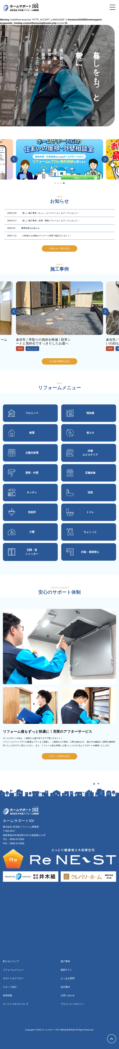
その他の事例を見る (59, 361)
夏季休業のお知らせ (23, 228)
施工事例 (65, 961)
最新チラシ (66, 970)
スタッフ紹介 (10, 987)
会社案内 (65, 987)
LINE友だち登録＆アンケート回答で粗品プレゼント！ (39, 235)
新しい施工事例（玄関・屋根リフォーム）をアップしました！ (43, 220)
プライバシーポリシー (72, 1004)
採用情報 (7, 995)
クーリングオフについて (15, 1004)
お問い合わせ (68, 995)
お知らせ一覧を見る (59, 248)
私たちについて (11, 961)
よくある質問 (68, 978)
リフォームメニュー (13, 970)
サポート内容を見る (59, 756)
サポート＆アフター (13, 978)
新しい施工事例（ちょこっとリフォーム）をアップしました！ (43, 213)
